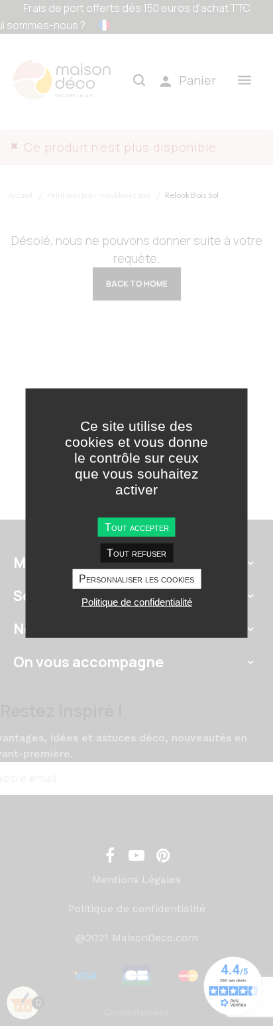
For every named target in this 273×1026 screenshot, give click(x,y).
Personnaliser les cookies (136, 578)
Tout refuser (136, 553)
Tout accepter (137, 527)
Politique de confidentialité (137, 601)
